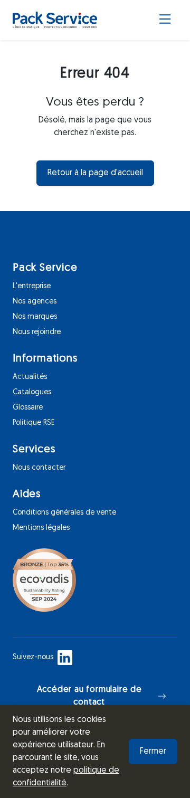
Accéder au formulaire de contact (89, 696)
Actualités (30, 377)
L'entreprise (32, 286)
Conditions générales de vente (64, 513)
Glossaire (28, 408)
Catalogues (32, 392)
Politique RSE (33, 423)
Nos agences (34, 302)
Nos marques (35, 317)
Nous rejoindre (37, 332)
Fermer (153, 751)
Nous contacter (39, 468)
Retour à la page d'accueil (95, 173)
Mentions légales (41, 528)
